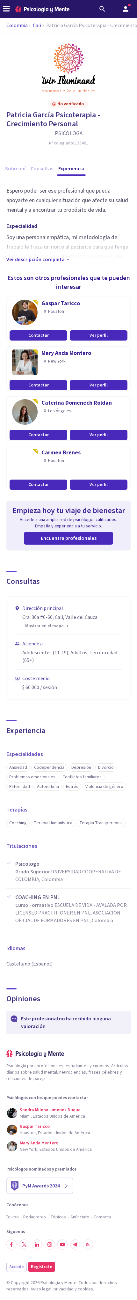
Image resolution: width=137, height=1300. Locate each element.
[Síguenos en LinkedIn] (37, 1244)
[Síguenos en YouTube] (62, 1244)
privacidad (64, 1289)
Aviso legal (41, 1289)
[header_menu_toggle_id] (6, 9)
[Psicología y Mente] (42, 9)
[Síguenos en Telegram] (75, 1244)
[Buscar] (102, 9)
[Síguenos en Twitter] (24, 1244)
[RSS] (88, 1244)
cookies (85, 1289)
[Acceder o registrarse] (125, 9)
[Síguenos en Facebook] (11, 1244)
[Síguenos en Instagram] (50, 1244)
